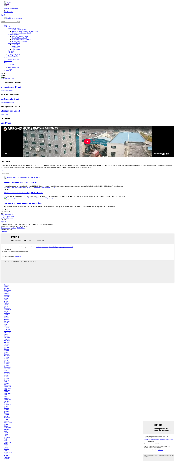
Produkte (7, 26)
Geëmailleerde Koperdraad (19, 29)
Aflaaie (10, 69)
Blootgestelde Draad (14, 43)
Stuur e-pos (4, 231)
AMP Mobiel (21, 228)
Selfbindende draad (13, 34)
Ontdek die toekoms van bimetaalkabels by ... (21, 182)
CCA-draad (15, 44)
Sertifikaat (11, 66)
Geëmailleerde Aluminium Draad (21, 33)
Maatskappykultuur (13, 67)
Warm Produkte (5, 228)
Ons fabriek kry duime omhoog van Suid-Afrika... (23, 203)
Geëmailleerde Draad (14, 28)
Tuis (5, 25)
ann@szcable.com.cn (7, 218)
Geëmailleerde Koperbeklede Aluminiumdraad (25, 31)
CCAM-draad (16, 46)
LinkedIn (3, 221)
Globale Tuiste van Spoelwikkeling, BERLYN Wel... (23, 193)
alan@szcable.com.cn (7, 214)
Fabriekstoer (11, 64)
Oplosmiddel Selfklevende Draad (21, 39)
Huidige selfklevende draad (19, 41)
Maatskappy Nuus (13, 59)
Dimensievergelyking (14, 54)
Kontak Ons (7, 70)
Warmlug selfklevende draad (20, 36)
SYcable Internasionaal (11, 8)
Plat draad (11, 51)
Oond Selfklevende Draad (19, 38)
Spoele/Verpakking (13, 56)
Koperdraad (15, 48)
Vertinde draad (16, 49)
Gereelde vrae (8, 61)
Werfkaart (13, 228)
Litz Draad (11, 52)
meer (2, 170)
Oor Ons (6, 62)
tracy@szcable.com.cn (7, 216)
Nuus (5, 57)
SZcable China (8, 12)
